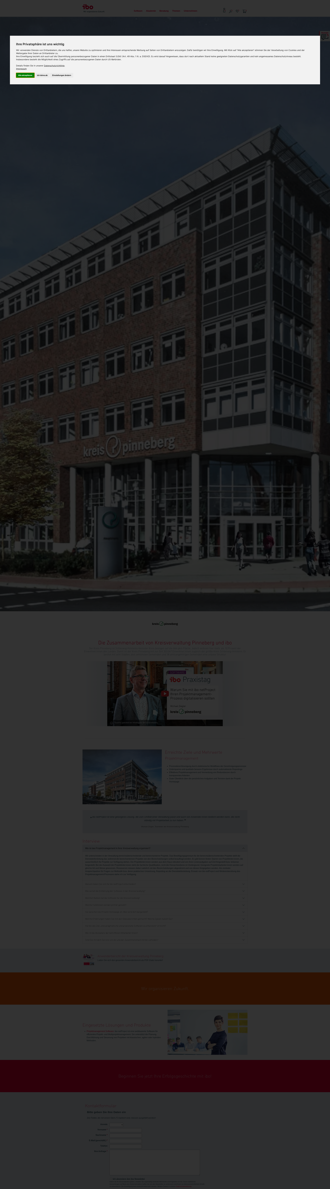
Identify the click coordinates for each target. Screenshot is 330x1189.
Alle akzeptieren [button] (25, 75)
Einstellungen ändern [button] (61, 75)
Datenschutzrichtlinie (54, 65)
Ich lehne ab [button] (42, 75)
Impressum (21, 68)
